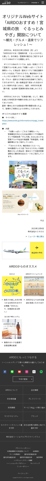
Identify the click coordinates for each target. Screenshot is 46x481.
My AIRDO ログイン (23, 3)
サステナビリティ (11, 416)
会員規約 (36, 451)
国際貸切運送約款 (26, 457)
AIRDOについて (11, 390)
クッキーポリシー (23, 466)
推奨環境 (39, 457)
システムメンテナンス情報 (23, 460)
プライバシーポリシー (23, 448)
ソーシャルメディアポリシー (16, 463)
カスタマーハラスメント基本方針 (11, 426)
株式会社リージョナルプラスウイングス (22, 436)
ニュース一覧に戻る (36, 236)
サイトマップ (35, 463)
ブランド (34, 416)
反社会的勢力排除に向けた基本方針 (34, 426)
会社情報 (34, 390)
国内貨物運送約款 (9, 457)
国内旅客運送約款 (30, 454)
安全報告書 (11, 398)
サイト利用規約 (14, 454)
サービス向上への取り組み (34, 407)
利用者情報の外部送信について (18, 451)
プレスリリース (34, 398)
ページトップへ (23, 473)
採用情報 (11, 407)
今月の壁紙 (23, 379)
